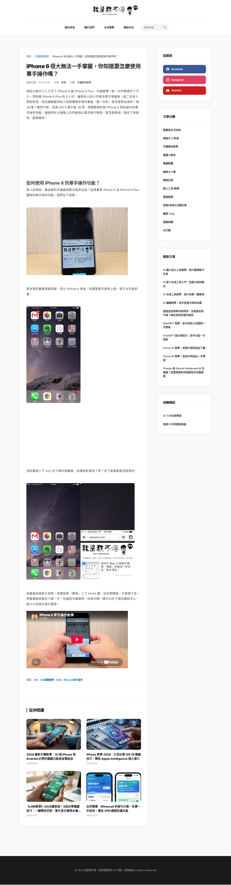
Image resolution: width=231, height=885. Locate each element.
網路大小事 (169, 171)
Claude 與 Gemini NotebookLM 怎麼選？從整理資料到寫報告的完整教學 (183, 372)
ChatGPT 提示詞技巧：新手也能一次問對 (184, 337)
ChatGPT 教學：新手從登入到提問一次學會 (184, 325)
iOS (36, 679)
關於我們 (89, 27)
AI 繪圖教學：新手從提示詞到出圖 (182, 302)
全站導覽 (109, 27)
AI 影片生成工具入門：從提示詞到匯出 (183, 284)
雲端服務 (168, 196)
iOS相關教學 (47, 679)
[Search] (165, 27)
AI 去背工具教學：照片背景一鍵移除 (183, 294)
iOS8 (58, 679)
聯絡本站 (129, 27)
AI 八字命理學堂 (172, 415)
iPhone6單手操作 (73, 679)
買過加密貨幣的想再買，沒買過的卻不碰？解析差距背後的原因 (183, 313)
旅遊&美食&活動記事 (175, 205)
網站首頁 (70, 27)
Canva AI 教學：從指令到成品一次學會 (184, 358)
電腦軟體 (168, 163)
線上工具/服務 (171, 188)
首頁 (28, 56)
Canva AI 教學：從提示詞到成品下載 (184, 348)
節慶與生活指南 (172, 130)
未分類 (167, 230)
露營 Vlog (169, 213)
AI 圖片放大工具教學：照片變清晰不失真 (183, 271)
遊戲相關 (168, 222)
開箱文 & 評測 (171, 138)
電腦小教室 (169, 155)
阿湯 (63, 82)
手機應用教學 (42, 56)
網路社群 (168, 180)
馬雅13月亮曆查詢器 (174, 424)
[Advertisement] (83, 150)
